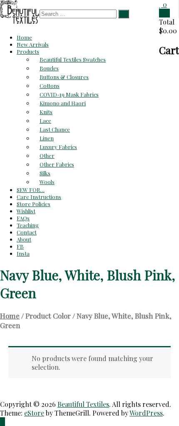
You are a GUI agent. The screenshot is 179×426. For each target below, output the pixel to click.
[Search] (123, 14)
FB (20, 246)
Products (28, 51)
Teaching (28, 225)
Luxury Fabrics (58, 146)
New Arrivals (33, 44)
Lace (45, 120)
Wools (47, 181)
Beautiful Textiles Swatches (73, 59)
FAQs (23, 218)
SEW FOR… (31, 189)
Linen (47, 138)
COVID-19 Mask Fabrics (69, 94)
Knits (46, 111)
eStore (34, 413)
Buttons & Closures (64, 76)
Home (24, 37)
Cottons (50, 85)
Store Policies (33, 203)
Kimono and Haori (63, 103)
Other (47, 155)
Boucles (49, 68)
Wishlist (26, 210)
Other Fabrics (57, 164)
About (24, 239)
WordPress (146, 413)
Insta (23, 253)
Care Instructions (39, 196)
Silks (45, 173)
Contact (27, 232)
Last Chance (55, 129)
